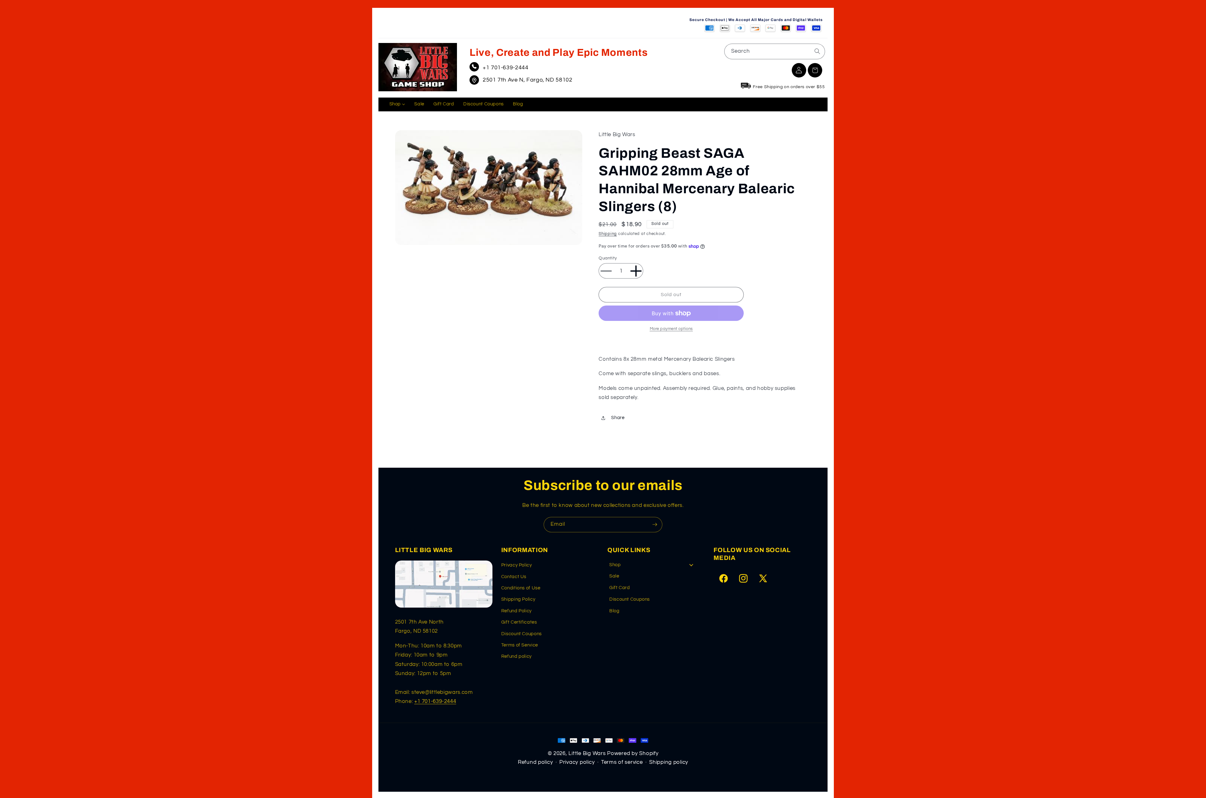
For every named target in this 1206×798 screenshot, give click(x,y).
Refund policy (516, 656)
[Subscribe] (655, 524)
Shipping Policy (518, 599)
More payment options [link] (671, 329)
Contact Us (513, 576)
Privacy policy (577, 762)
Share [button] (617, 418)
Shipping (608, 234)
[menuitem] (397, 104)
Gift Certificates (519, 622)
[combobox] (775, 51)
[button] (815, 70)
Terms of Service (519, 645)
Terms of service (622, 762)
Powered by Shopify (632, 753)
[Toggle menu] (691, 564)
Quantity (608, 258)
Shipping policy (668, 762)
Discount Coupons (521, 633)
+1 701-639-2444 (505, 68)
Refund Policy (516, 611)
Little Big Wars (587, 753)
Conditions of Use (521, 588)
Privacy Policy (516, 565)
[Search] (817, 51)
